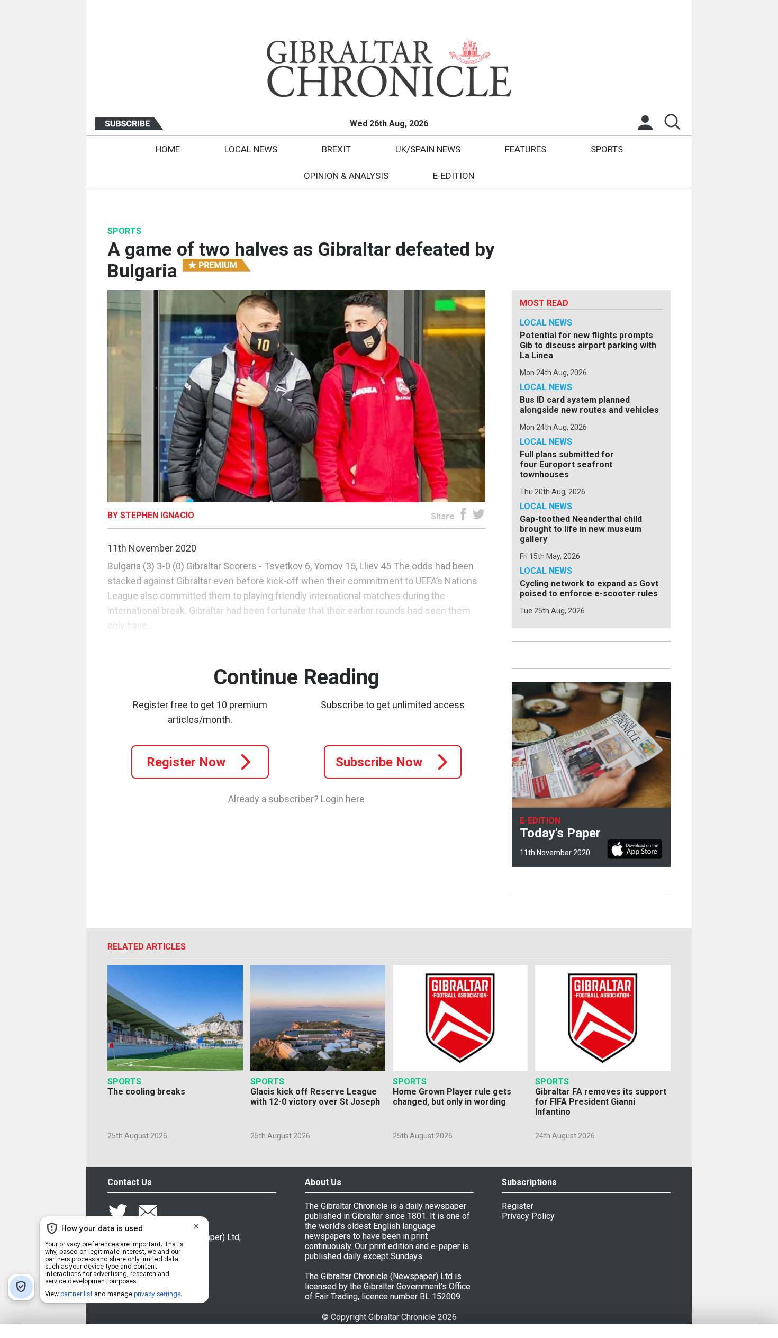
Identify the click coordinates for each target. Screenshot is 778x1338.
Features (525, 149)
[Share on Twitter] (478, 516)
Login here (343, 798)
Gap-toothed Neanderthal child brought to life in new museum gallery (581, 529)
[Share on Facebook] (463, 516)
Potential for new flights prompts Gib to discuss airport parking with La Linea (588, 345)
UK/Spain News (427, 149)
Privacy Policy (528, 1216)
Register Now (186, 762)
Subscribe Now (379, 762)
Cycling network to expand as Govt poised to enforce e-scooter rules (589, 588)
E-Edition (453, 175)
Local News (250, 149)
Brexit (336, 149)
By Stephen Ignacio (150, 515)
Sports (607, 149)
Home (168, 149)
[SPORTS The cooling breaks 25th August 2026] (174, 1018)
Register (517, 1206)
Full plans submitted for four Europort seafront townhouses (567, 464)
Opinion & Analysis (346, 175)
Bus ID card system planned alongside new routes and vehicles (589, 405)
